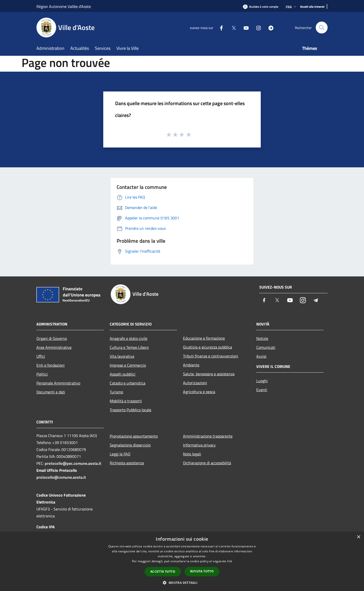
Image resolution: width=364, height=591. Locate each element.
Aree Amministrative (54, 347)
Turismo (116, 392)
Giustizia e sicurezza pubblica (207, 347)
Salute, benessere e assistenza (208, 374)
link (229, 561)
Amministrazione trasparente (208, 436)
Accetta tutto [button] (162, 571)
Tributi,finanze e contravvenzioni (210, 356)
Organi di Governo (51, 338)
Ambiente (191, 365)
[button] (181, 582)
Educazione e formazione (204, 338)
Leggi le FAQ (120, 454)
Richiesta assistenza (127, 463)
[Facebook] (219, 27)
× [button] (358, 537)
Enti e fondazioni (50, 365)
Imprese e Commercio (128, 365)
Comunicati (265, 347)
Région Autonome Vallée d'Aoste (63, 6)
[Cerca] (322, 27)
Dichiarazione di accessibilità (207, 463)
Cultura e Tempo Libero (129, 347)
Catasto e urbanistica (127, 383)
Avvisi (261, 356)
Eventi (261, 390)
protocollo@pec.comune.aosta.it (73, 463)
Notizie (262, 338)
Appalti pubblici (122, 374)
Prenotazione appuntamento (134, 436)
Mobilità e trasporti (126, 401)
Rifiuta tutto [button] (202, 571)
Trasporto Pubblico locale (130, 410)
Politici (42, 374)
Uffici (40, 356)
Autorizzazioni (195, 383)
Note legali (192, 454)
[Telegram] (269, 27)
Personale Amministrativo (58, 383)
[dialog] (182, 561)
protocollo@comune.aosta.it (61, 477)
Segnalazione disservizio (130, 445)
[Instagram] (256, 27)
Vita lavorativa (122, 356)
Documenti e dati (50, 392)
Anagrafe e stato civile (128, 338)
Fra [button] (289, 6)
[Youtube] (244, 27)
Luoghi (262, 381)
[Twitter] (232, 27)
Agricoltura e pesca (199, 392)
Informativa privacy (199, 445)
